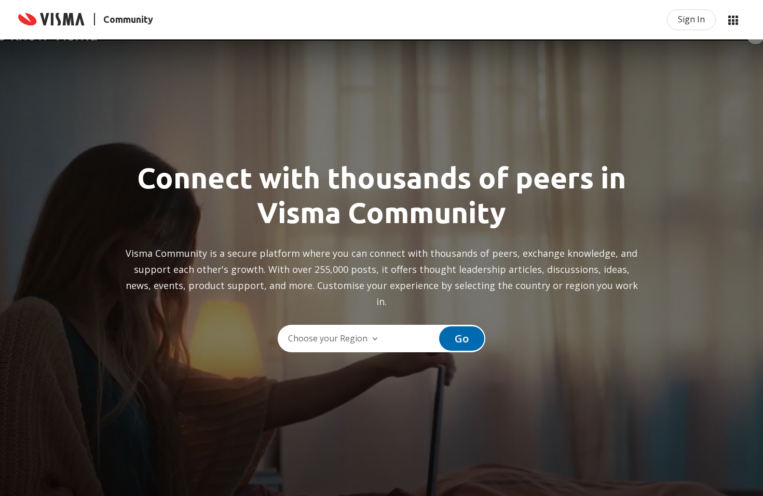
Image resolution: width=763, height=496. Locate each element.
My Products (733, 20)
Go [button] (462, 339)
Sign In (691, 19)
